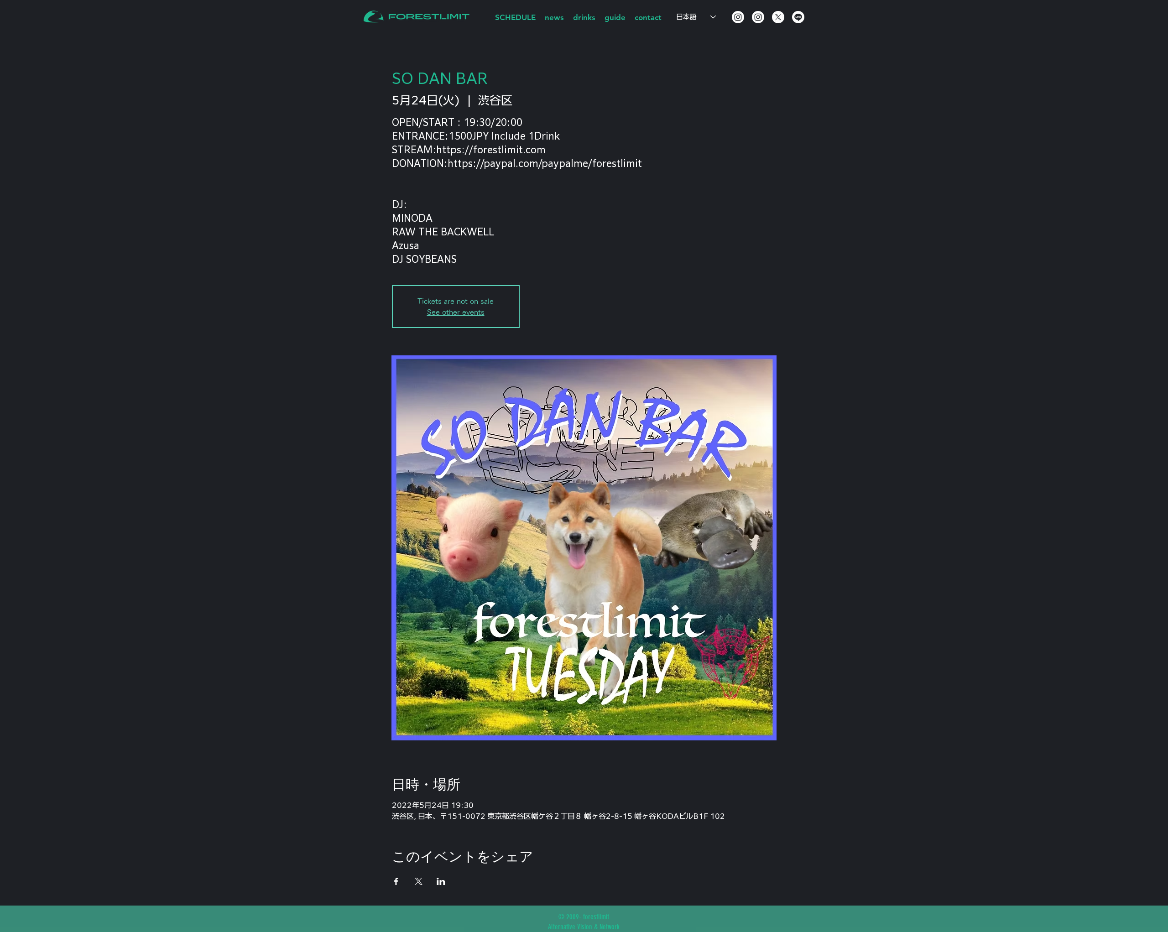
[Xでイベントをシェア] (418, 881)
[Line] (798, 17)
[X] (778, 17)
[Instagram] (738, 17)
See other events (456, 312)
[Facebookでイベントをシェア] (396, 881)
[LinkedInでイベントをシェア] (441, 881)
